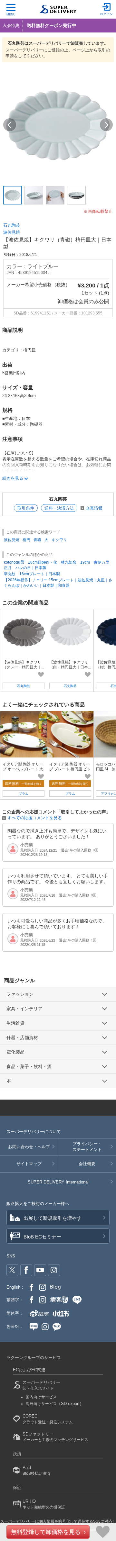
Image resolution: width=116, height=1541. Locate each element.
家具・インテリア (24, 1008)
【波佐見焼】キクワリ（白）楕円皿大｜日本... (70, 664)
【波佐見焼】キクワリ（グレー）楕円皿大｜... (23, 664)
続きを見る (12, 478)
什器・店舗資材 (22, 1037)
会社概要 (87, 1163)
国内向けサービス (41, 1397)
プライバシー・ (87, 1146)
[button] (9, 125)
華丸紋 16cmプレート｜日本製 (32, 574)
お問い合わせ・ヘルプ (29, 1146)
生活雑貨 (15, 1023)
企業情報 (94, 508)
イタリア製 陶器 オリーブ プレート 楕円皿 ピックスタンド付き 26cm (70, 769)
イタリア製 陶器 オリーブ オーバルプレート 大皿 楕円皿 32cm (23, 769)
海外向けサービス (55, 1403)
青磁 (37, 540)
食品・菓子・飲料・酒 (29, 1066)
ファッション (20, 994)
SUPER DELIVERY (58, 1182)
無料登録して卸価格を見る (46, 1532)
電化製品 (15, 1052)
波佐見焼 (11, 232)
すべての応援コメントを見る (34, 817)
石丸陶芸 (11, 225)
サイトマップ (29, 1163)
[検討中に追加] (41, 674)
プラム (23, 793)
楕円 (26, 540)
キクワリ (59, 540)
